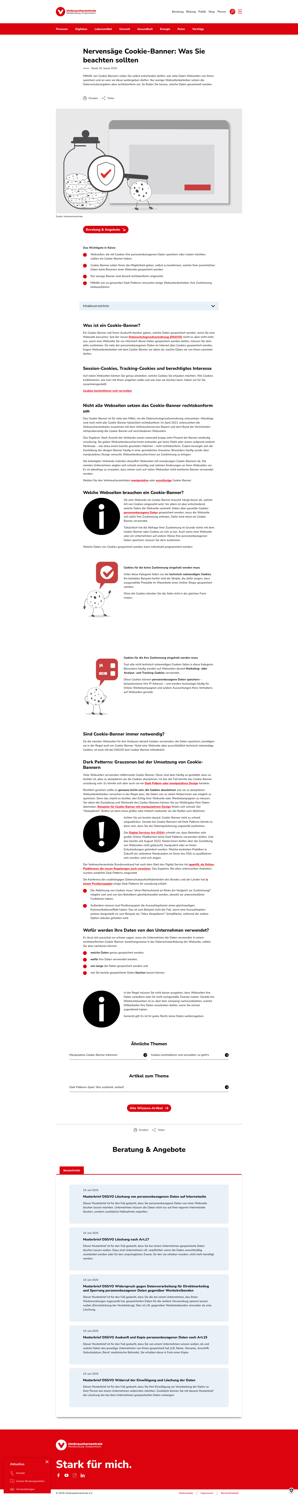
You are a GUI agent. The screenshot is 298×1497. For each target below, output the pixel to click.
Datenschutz (186, 1493)
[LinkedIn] (83, 1475)
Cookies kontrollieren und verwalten (107, 391)
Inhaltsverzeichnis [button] (96, 306)
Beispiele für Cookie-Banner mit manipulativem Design (134, 807)
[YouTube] (66, 1475)
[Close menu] (47, 1462)
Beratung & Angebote (103, 229)
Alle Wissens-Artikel (146, 1108)
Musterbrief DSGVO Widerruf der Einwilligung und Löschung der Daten (139, 1380)
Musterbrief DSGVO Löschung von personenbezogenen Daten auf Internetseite (144, 1196)
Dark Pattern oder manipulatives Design (171, 783)
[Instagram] (74, 1475)
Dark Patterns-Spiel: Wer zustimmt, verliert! (96, 1087)
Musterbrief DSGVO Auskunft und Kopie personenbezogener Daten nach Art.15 (145, 1337)
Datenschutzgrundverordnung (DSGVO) (155, 337)
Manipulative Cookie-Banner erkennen (93, 1055)
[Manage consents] (291, 1490)
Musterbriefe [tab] (71, 1170)
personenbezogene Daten (141, 512)
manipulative (140, 480)
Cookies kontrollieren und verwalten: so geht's (180, 1055)
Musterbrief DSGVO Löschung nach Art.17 (116, 1239)
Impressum (207, 1493)
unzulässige (164, 480)
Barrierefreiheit (229, 1493)
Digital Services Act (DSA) (147, 832)
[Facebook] (58, 1475)
